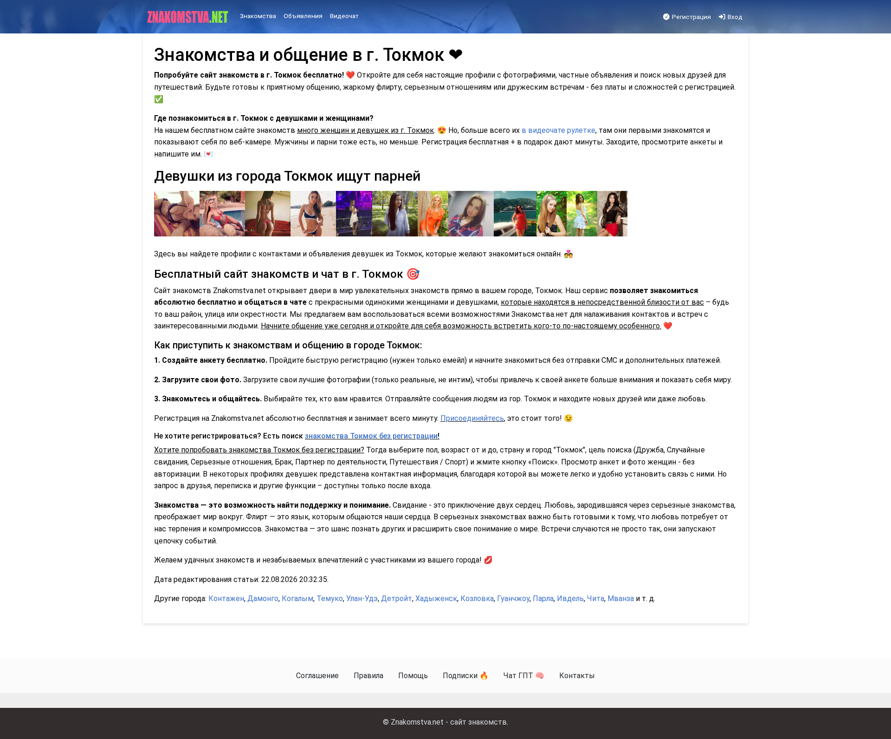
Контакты (577, 675)
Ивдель (570, 598)
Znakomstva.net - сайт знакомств (449, 722)
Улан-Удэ (362, 598)
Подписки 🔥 (466, 675)
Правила (368, 675)
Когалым (297, 598)
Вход (734, 16)
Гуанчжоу (513, 598)
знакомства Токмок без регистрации (371, 436)
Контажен (226, 598)
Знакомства (258, 16)
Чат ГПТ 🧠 (524, 675)
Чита (595, 598)
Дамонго (262, 598)
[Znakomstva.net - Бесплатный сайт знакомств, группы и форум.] (188, 17)
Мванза (620, 598)
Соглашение (317, 675)
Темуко (329, 598)
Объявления (303, 16)
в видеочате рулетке (558, 130)
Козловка (477, 598)
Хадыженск (436, 598)
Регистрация (691, 16)
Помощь (413, 675)
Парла (543, 598)
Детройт (396, 598)
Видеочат (344, 16)
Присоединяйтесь (472, 418)
